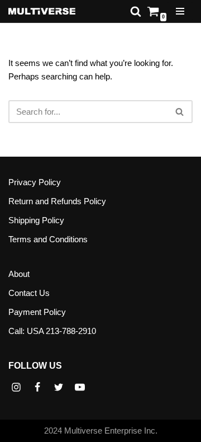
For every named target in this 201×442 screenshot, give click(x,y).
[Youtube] (80, 387)
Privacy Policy (34, 182)
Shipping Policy (36, 220)
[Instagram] (16, 387)
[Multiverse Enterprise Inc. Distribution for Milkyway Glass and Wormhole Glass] (41, 11)
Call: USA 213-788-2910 (52, 331)
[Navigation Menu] (180, 11)
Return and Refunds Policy (57, 201)
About (19, 274)
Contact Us (29, 293)
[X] (58, 387)
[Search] (135, 11)
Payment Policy (37, 312)
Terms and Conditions (48, 239)
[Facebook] (37, 387)
